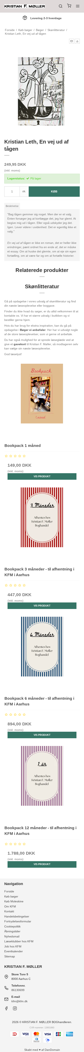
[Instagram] (15, 1009)
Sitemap (9, 956)
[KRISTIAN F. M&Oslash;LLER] (24, 6)
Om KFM (10, 906)
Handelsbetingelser (16, 916)
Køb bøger (11, 896)
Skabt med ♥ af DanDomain (42, 1049)
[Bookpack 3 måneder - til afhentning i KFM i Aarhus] (42, 525)
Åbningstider (12, 931)
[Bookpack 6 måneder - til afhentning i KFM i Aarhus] (42, 654)
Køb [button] (54, 191)
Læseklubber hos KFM (18, 941)
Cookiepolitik (12, 926)
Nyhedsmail (11, 936)
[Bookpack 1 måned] (42, 401)
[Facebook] (6, 1009)
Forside (9, 891)
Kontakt (9, 911)
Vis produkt (42, 476)
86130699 (17, 990)
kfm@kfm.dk (19, 1001)
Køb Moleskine (13, 901)
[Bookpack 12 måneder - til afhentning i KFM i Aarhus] (42, 783)
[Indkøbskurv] (69, 6)
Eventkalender (13, 951)
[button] (71, 41)
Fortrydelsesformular (17, 921)
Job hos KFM (12, 946)
